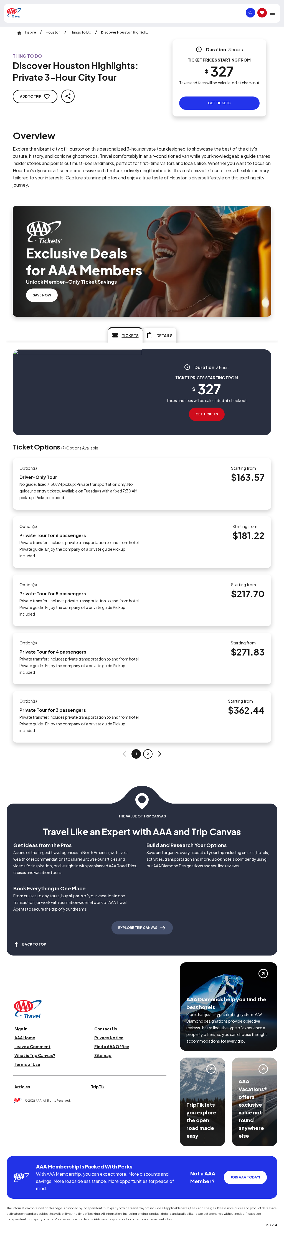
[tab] (125, 335)
